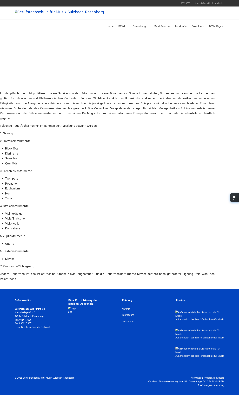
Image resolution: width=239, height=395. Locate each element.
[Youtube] (20, 3)
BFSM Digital (216, 26)
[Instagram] (26, 3)
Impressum (128, 315)
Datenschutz (129, 321)
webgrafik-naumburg (214, 377)
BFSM (121, 26)
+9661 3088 (184, 3)
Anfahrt (126, 309)
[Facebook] (15, 3)
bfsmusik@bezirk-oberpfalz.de (208, 3)
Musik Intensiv (162, 26)
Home (110, 26)
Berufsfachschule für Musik (36, 327)
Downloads (198, 26)
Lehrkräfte (181, 26)
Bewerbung (139, 26)
